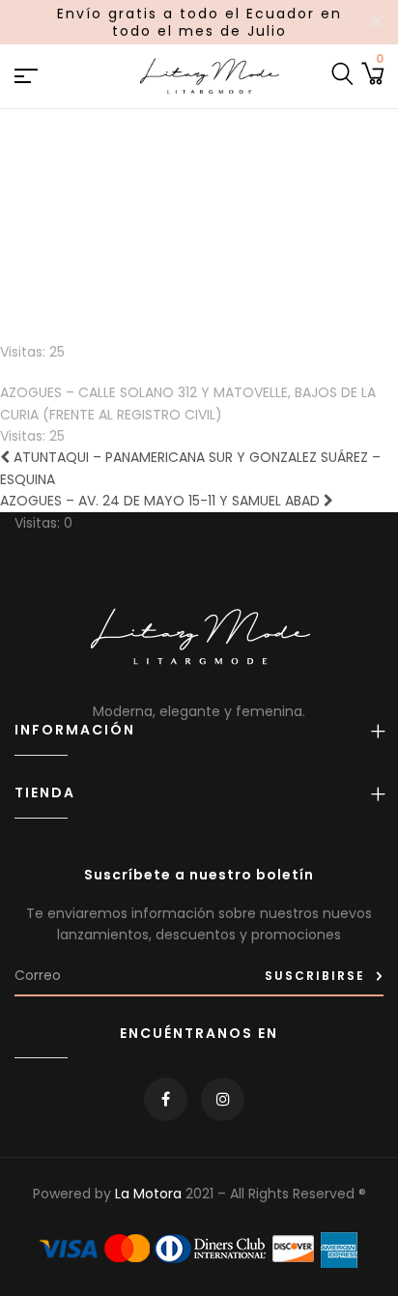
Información (74, 730)
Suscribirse (315, 975)
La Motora (148, 1193)
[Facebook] (165, 1099)
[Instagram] (222, 1099)
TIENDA (44, 793)
